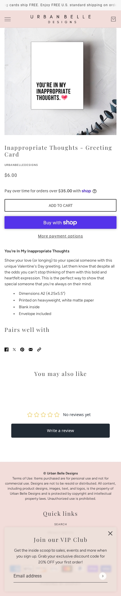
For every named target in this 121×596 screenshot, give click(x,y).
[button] (39, 349)
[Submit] (102, 576)
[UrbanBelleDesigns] (61, 19)
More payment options (60, 236)
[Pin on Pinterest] (22, 349)
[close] (110, 533)
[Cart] (113, 19)
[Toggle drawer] (8, 19)
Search (60, 524)
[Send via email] (30, 349)
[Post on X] (14, 349)
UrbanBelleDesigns (21, 164)
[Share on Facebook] (6, 349)
